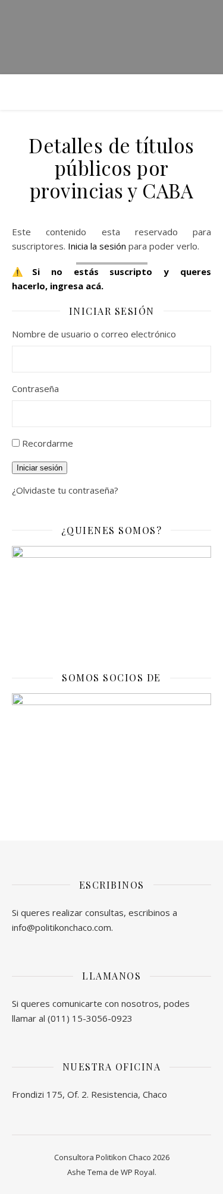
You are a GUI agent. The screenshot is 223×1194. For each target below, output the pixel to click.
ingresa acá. (76, 286)
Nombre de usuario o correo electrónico (94, 334)
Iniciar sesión (39, 467)
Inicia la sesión (97, 246)
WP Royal (138, 1172)
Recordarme (47, 443)
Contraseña (35, 388)
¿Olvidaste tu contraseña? (65, 490)
